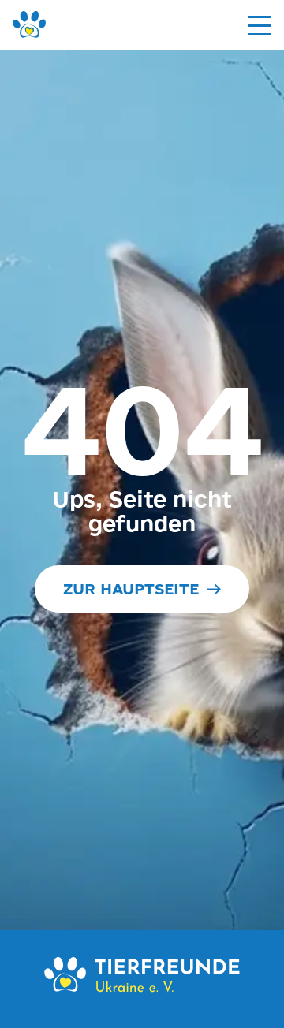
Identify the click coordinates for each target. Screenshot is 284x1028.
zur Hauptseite (131, 589)
